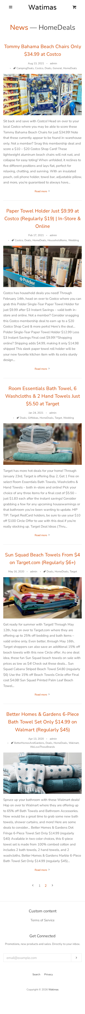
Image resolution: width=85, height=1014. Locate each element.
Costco (39, 68)
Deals (48, 68)
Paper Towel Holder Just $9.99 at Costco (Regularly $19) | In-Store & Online (42, 219)
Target (58, 418)
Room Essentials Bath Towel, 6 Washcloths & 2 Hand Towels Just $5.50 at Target (42, 396)
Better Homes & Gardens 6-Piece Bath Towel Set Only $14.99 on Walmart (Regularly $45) (42, 722)
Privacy (48, 974)
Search (36, 974)
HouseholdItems (57, 240)
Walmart (74, 743)
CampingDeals (25, 68)
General (57, 68)
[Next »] (52, 885)
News (19, 27)
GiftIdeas (33, 418)
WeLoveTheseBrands (42, 747)
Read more (41, 191)
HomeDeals (70, 68)
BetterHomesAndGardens (29, 743)
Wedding (73, 240)
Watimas (53, 989)
